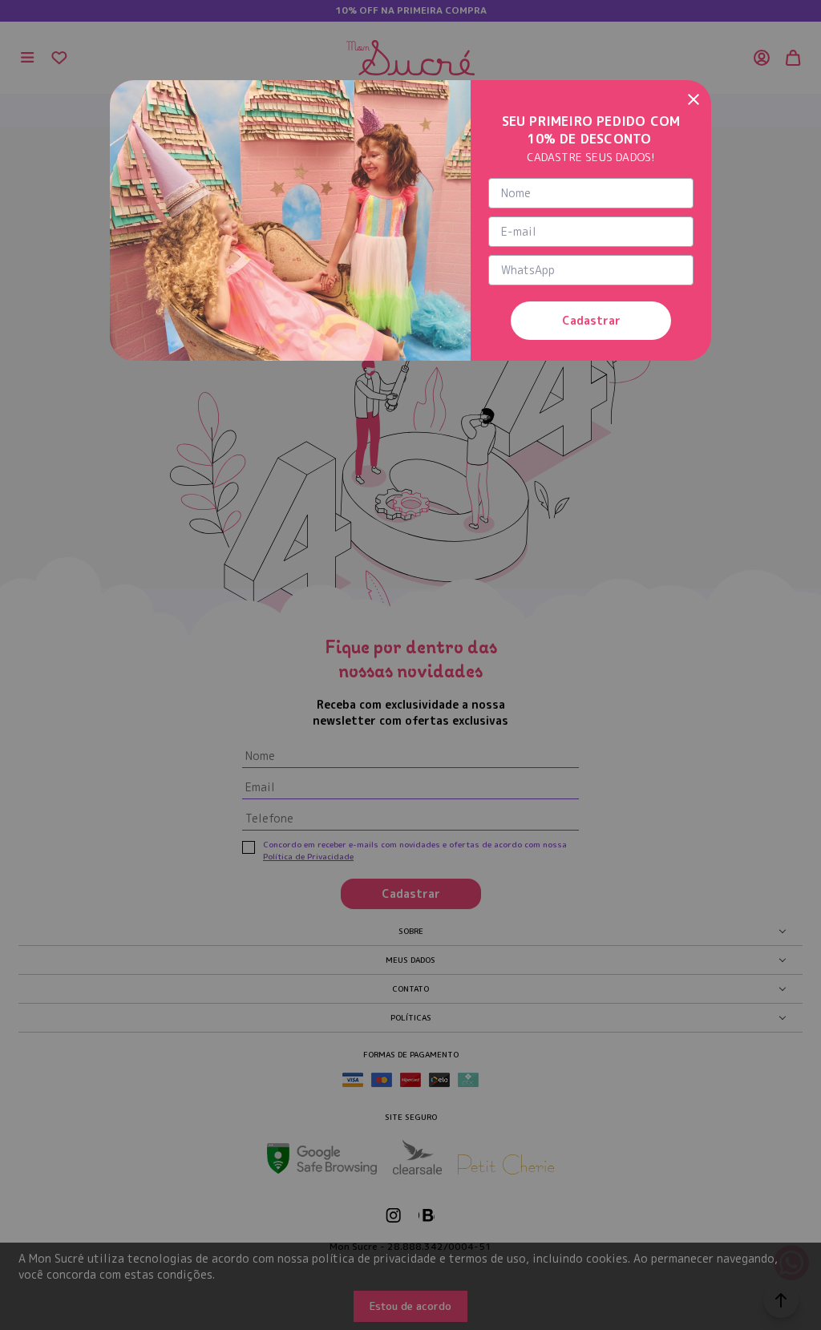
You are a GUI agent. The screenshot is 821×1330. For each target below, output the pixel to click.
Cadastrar (591, 320)
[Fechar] (693, 97)
